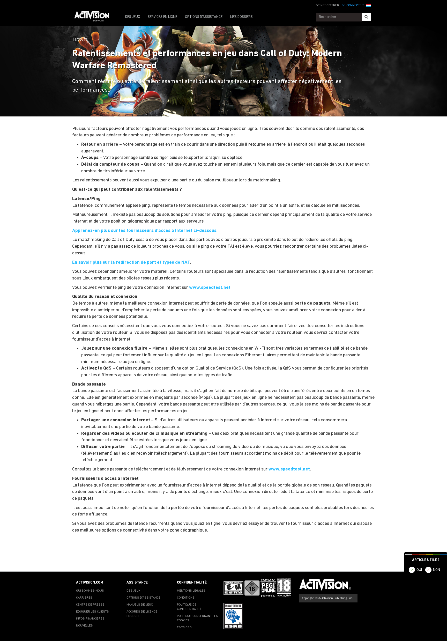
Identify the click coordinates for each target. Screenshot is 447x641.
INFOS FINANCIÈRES (90, 618)
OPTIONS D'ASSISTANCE (203, 17)
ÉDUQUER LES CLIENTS (92, 611)
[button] (368, 4)
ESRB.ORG (184, 627)
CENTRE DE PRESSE (90, 604)
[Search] (366, 17)
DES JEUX (132, 17)
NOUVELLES (84, 625)
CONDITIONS (186, 597)
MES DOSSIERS (241, 17)
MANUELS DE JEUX (139, 604)
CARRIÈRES (84, 597)
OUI (419, 570)
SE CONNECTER (353, 5)
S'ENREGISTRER (327, 5)
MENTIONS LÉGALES (191, 590)
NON (436, 570)
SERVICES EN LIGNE (162, 17)
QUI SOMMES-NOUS (90, 590)
